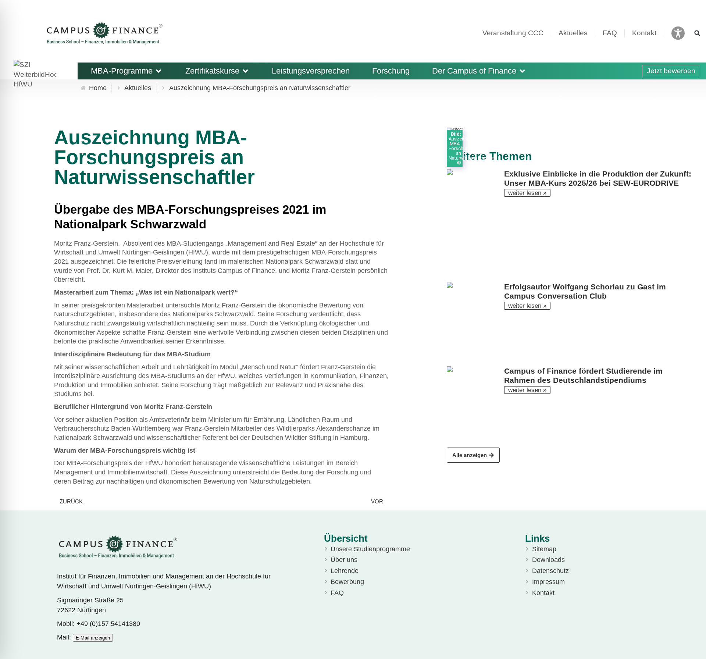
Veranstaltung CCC (512, 33)
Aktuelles (573, 33)
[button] (697, 33)
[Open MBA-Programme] (158, 71)
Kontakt (644, 33)
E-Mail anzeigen (93, 638)
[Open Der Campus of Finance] (522, 71)
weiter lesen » (527, 192)
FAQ (610, 33)
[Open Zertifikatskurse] (245, 71)
